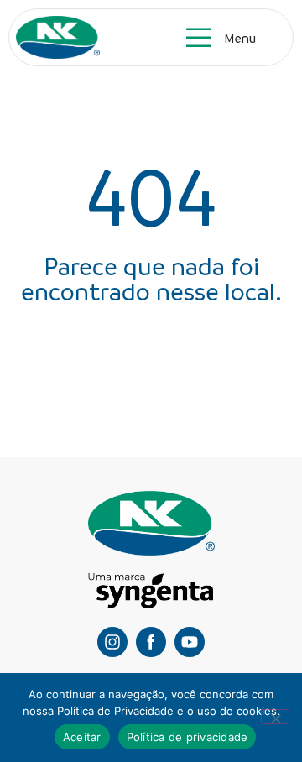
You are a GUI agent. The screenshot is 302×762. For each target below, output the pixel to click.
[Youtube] (189, 642)
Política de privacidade (187, 737)
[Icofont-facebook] (151, 642)
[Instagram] (112, 642)
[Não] (275, 716)
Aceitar (82, 737)
